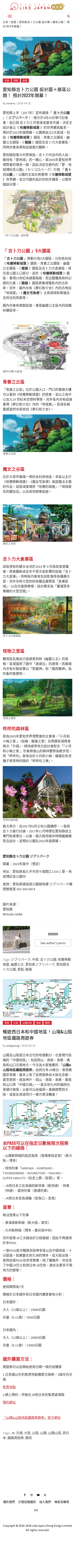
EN (36, 1510)
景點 (20, 969)
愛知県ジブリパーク (40, 964)
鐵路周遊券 (15, 1438)
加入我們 (45, 1502)
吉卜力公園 (48, 959)
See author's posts (53, 943)
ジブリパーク (21, 959)
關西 (47, 1022)
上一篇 (37, 1453)
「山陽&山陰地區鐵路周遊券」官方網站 (32, 1418)
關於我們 (9, 1502)
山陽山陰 (27, 1022)
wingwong (13, 1045)
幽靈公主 (17, 964)
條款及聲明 (61, 1502)
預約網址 (9, 1402)
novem (10, 103)
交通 (19, 1433)
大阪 (15, 1022)
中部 (7, 80)
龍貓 (28, 969)
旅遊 (25, 80)
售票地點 (9, 1387)
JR (13, 1433)
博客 (15, 80)
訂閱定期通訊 (27, 1502)
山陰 (35, 1433)
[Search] (68, 16)
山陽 (43, 1433)
